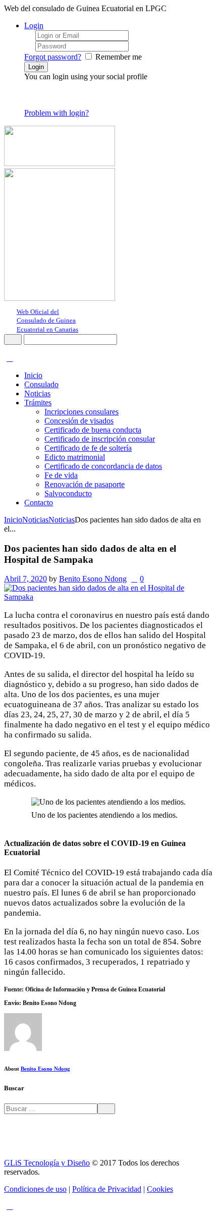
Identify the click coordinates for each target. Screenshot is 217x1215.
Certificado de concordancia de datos (103, 466)
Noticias (37, 393)
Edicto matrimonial (74, 457)
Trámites (37, 402)
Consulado (41, 384)
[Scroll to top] (9, 1206)
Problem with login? (56, 113)
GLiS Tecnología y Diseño (47, 1162)
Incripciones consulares (81, 411)
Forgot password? (52, 56)
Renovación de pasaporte (84, 484)
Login (33, 25)
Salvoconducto (68, 493)
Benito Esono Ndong (93, 578)
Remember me (118, 56)
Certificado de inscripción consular (99, 439)
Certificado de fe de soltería (88, 448)
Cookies (160, 1189)
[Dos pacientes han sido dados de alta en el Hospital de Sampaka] (108, 597)
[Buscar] (13, 339)
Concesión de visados (79, 420)
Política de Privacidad (106, 1189)
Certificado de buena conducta (92, 430)
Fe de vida (61, 475)
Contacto (38, 502)
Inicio (33, 375)
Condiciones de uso (35, 1189)
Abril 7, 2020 (25, 578)
